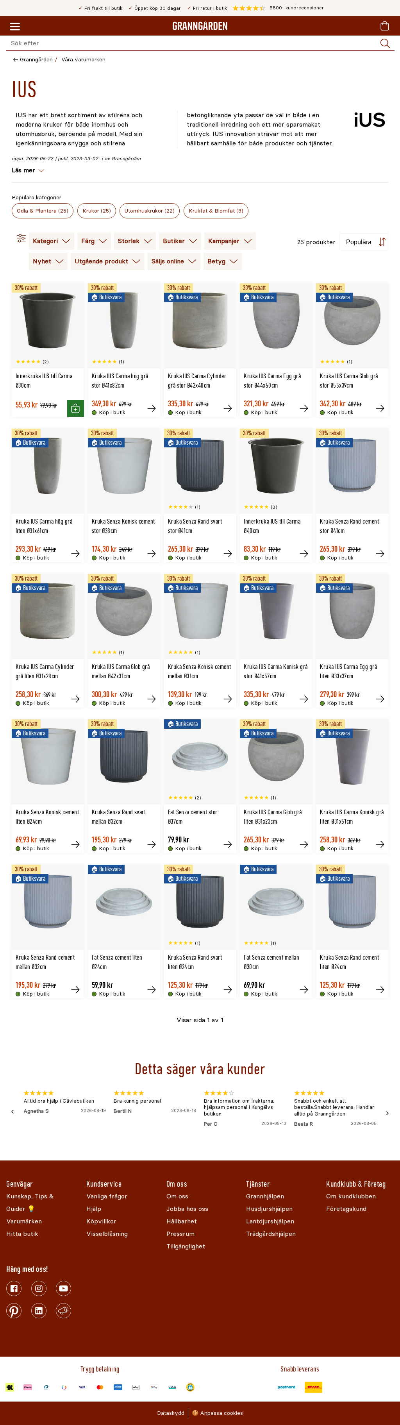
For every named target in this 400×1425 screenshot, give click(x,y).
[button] (278, 8)
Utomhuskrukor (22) (150, 210)
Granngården (36, 59)
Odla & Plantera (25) (42, 210)
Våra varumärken (83, 59)
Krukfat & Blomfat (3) (216, 210)
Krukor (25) (96, 210)
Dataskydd (170, 1413)
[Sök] (385, 43)
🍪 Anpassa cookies (217, 1413)
